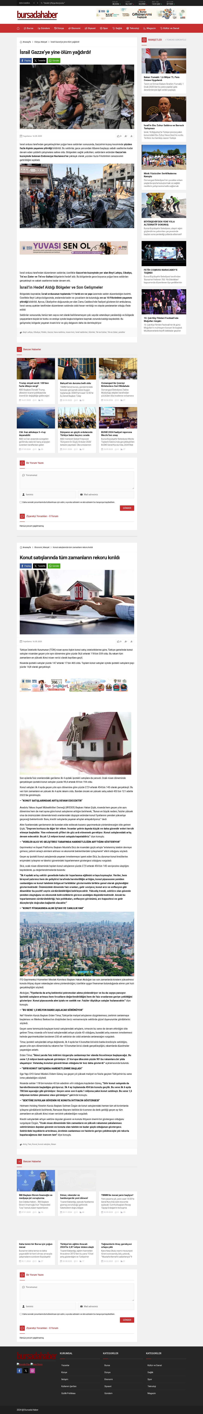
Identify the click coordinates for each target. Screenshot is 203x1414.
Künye (64, 1372)
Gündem (108, 1393)
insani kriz (70, 332)
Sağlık (150, 1372)
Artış (25, 1144)
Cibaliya (36, 332)
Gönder (55, 60)
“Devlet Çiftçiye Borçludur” (54, 3)
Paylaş (28, 60)
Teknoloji (152, 1386)
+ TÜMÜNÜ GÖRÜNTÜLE (175, 40)
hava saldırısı (59, 332)
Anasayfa (27, 42)
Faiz (29, 1144)
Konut (34, 1144)
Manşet (44, 42)
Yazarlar (65, 1365)
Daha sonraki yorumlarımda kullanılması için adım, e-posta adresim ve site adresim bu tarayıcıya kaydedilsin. (68, 502)
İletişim (64, 1379)
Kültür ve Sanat (155, 1365)
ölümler (92, 332)
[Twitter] (25, 1370)
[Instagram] (32, 1370)
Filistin (44, 332)
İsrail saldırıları (81, 332)
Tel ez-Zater (113, 332)
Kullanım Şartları (69, 1386)
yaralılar (121, 332)
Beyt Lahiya (28, 332)
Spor (150, 1379)
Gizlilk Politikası (68, 1393)
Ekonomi (38, 547)
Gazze (50, 332)
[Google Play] (23, 1364)
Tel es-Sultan (101, 332)
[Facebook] (19, 1370)
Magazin (152, 1393)
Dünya (37, 42)
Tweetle (41, 60)
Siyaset (107, 1386)
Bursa (107, 1365)
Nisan (53, 1144)
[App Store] (37, 1364)
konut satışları (44, 1144)
